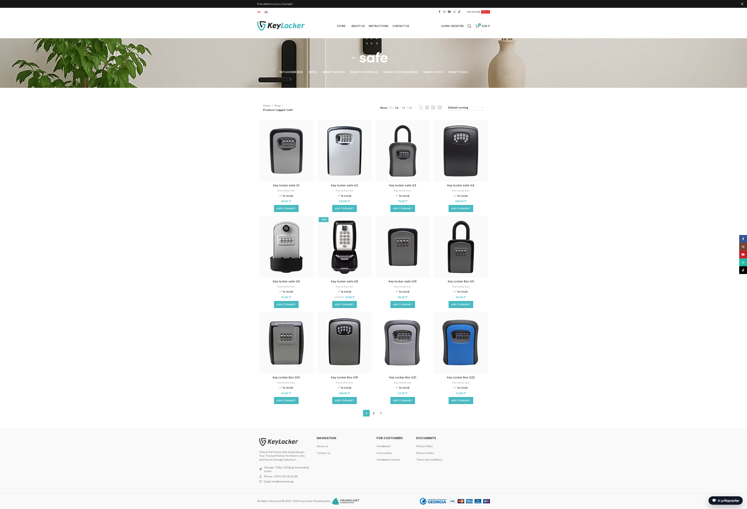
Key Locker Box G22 (461, 377)
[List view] (421, 107)
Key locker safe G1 (286, 185)
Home (266, 105)
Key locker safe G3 (402, 185)
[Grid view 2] (427, 107)
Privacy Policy (424, 446)
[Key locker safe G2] (344, 151)
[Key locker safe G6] (286, 247)
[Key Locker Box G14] (286, 343)
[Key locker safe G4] (461, 151)
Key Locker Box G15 (344, 377)
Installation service (388, 459)
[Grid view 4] (440, 107)
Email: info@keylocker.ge (279, 481)
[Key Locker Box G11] (461, 247)
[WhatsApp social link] (454, 11)
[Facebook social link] (439, 11)
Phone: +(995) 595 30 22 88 (281, 476)
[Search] (469, 26)
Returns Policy (425, 453)
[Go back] (354, 58)
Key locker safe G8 (344, 281)
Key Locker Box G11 (461, 281)
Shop (277, 105)
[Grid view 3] (433, 107)
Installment (384, 446)
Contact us (323, 453)
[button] (286, 208)
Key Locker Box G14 (286, 377)
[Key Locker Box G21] (403, 343)
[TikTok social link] (459, 11)
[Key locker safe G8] (344, 247)
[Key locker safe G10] (403, 247)
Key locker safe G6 (286, 281)
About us (322, 446)
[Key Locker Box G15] (344, 343)
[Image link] (278, 441)
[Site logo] (281, 25)
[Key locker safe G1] (286, 151)
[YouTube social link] (449, 11)
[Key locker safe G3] (403, 151)
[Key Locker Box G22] (461, 343)
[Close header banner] (742, 4)
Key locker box (286, 190)
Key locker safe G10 (403, 281)
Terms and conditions (429, 459)
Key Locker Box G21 (402, 377)
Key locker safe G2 (344, 185)
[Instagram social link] (444, 11)
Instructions (384, 453)
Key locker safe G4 (460, 185)
